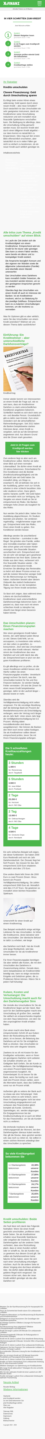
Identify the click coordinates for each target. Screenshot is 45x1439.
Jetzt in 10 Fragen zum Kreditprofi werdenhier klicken (22, 448)
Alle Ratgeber (8, 1407)
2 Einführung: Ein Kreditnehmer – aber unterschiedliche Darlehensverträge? (29, 177)
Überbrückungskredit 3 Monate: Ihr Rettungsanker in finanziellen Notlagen (19, 1335)
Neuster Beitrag (9, 1387)
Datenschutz (8, 1414)
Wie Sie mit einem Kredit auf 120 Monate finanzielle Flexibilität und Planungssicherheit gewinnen (19, 1356)
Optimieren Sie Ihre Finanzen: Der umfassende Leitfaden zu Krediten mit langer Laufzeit (22, 1348)
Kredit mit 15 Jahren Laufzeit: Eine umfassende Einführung (22, 1345)
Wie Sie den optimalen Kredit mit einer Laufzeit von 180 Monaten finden (20, 1373)
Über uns (6, 1405)
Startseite (6, 1396)
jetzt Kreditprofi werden (11, 1398)
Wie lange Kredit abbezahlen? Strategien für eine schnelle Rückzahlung (21, 1369)
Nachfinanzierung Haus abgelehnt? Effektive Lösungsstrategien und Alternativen (16, 1327)
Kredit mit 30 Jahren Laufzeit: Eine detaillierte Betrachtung (21, 1339)
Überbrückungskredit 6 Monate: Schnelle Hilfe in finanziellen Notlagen (22, 1342)
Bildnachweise (8, 1421)
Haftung (6, 1418)
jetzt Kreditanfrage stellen (12, 1403)
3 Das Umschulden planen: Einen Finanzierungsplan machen (29, 189)
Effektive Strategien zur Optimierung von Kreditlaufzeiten (21, 1366)
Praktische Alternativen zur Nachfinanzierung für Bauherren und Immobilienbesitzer (22, 1315)
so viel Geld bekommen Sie (13, 1401)
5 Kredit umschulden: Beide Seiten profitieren (30, 214)
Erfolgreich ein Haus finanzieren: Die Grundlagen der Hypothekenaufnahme (19, 1319)
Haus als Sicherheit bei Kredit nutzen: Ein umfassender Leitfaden (20, 1311)
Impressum (7, 1416)
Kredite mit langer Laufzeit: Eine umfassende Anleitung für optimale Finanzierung (21, 1377)
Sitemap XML (8, 1411)
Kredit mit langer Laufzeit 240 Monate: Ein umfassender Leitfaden (20, 1331)
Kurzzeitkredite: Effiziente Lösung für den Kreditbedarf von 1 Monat (22, 1352)
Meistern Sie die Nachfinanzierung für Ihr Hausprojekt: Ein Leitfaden (21, 1307)
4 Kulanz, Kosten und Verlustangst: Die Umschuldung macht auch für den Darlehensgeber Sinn (30, 202)
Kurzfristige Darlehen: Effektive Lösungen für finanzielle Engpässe (20, 1323)
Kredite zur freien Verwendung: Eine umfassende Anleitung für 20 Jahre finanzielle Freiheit (22, 1362)
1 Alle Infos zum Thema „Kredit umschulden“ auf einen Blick (30, 165)
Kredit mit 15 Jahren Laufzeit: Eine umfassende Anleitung (21, 1359)
